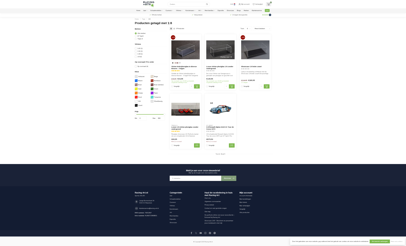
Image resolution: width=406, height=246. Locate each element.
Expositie (221, 11)
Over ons (208, 198)
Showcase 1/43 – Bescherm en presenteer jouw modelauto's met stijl (219, 222)
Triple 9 (140, 39)
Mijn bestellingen (245, 199)
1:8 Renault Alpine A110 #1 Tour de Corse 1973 (220, 128)
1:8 (149, 19)
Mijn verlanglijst (244, 206)
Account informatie (245, 196)
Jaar (144, 11)
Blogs (239, 11)
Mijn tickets (243, 202)
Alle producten (244, 212)
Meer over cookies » (397, 241)
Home (138, 11)
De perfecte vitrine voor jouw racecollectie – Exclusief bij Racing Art (220, 216)
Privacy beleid (209, 205)
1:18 (140, 54)
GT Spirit (140, 36)
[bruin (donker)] (177, 62)
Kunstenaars (190, 11)
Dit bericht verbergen (380, 241)
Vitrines (178, 11)
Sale (267, 11)
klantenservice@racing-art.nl (149, 208)
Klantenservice (257, 11)
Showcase (230, 11)
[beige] (174, 62)
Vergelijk (177, 86)
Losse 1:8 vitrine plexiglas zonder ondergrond (184, 128)
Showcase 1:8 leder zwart (251, 66)
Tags (143, 19)
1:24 (140, 51)
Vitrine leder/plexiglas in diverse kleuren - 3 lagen (184, 67)
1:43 (140, 48)
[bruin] (175, 62)
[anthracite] (172, 62)
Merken (246, 11)
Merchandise (209, 11)
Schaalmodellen (155, 11)
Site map (208, 212)
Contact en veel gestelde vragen (216, 208)
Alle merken (141, 33)
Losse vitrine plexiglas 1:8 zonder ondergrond (219, 67)
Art (199, 11)
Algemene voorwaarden (213, 201)
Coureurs (169, 11)
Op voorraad (142, 66)
